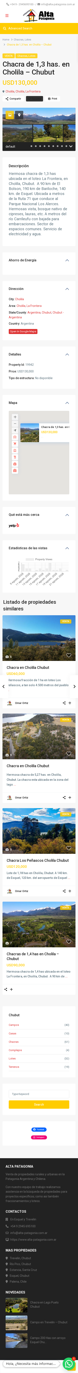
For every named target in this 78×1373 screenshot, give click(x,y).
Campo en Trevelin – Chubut (48, 1322)
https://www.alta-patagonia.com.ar (33, 1239)
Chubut (46, 312)
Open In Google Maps (23, 331)
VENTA (9, 55)
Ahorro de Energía (22, 260)
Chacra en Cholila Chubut (28, 667)
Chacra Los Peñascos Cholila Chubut (38, 860)
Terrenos (14, 1066)
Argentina (34, 312)
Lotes (28, 39)
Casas (12, 1033)
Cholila (10, 91)
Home (5, 39)
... (15, 784)
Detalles (15, 354)
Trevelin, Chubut (20, 1258)
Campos (14, 1024)
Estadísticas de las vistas (28, 548)
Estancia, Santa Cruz (23, 1270)
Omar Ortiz (21, 703)
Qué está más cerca (24, 515)
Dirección (16, 289)
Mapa (13, 403)
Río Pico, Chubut (20, 1264)
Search (39, 1104)
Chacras (19, 39)
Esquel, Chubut (19, 1275)
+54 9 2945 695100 (23, 1226)
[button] (48, 455)
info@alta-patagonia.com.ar (58, 4)
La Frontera (33, 91)
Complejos (15, 1050)
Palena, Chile (18, 1281)
